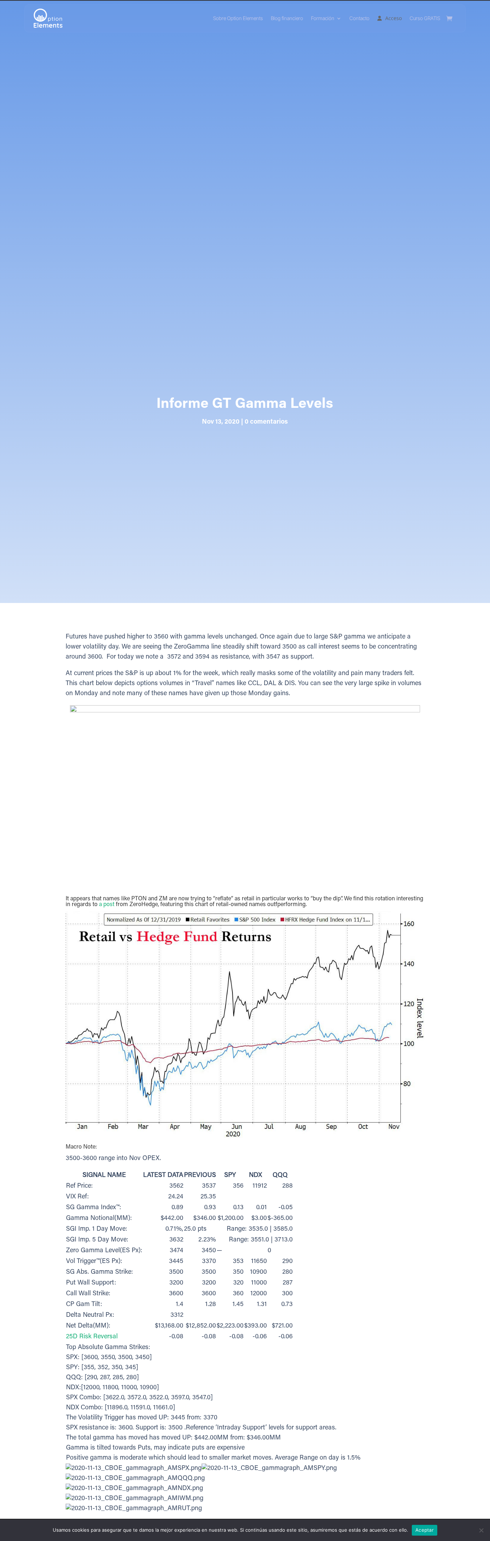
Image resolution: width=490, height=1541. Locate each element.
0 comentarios (266, 422)
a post (106, 905)
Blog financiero (287, 18)
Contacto (359, 18)
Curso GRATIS (425, 18)
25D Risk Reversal (92, 1337)
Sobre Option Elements (238, 18)
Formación (322, 18)
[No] (481, 1530)
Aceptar (424, 1530)
